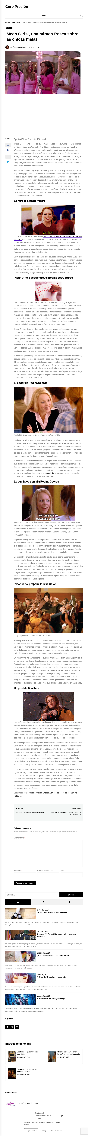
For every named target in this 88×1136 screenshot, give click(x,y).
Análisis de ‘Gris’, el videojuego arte (51, 977)
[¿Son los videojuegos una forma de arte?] (20, 956)
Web (62, 871)
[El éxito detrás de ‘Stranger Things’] (20, 999)
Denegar (44, 1131)
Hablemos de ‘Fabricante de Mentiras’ (52, 912)
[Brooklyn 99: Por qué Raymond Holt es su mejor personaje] (20, 935)
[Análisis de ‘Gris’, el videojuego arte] (20, 978)
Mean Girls (72, 793)
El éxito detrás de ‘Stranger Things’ (51, 999)
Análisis (32, 793)
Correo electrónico (45, 871)
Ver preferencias (57, 1131)
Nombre (18, 871)
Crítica (39, 793)
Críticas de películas (58, 793)
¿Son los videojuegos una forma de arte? (53, 955)
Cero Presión (16, 7)
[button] (63, 1116)
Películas (9, 28)
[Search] (81, 16)
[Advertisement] (44, 115)
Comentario (19, 838)
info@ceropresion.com (28, 1103)
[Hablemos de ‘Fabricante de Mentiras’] (20, 913)
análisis (50, 473)
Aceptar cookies (31, 1131)
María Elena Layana (18, 47)
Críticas (46, 793)
